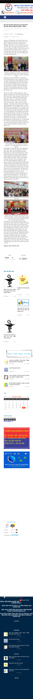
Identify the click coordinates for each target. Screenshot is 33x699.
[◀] (5, 396)
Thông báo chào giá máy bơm (23, 289)
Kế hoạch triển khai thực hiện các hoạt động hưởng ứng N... (10, 336)
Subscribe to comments (24, 259)
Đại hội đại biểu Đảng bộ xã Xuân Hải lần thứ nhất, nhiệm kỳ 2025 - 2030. (16, 25)
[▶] (27, 396)
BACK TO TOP (25, 600)
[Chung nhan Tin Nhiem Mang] (13, 597)
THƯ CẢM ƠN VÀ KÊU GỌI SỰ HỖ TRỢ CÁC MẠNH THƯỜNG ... (19, 646)
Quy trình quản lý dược (14, 639)
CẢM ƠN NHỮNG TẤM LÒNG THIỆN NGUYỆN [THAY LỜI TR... (19, 633)
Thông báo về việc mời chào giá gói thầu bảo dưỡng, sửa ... (23, 310)
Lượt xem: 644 (14, 36)
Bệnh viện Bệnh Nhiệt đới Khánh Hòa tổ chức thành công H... (10, 291)
